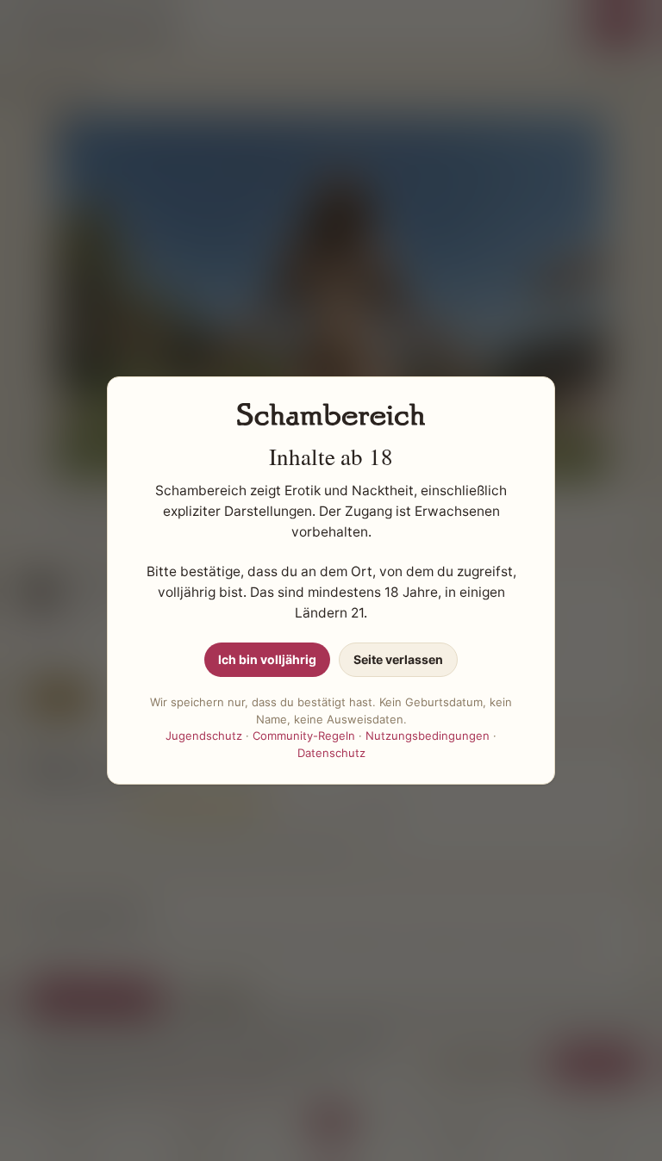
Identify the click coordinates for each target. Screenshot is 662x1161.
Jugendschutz (204, 735)
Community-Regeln (304, 735)
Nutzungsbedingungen (427, 735)
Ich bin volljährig (267, 659)
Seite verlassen (398, 659)
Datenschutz (331, 753)
